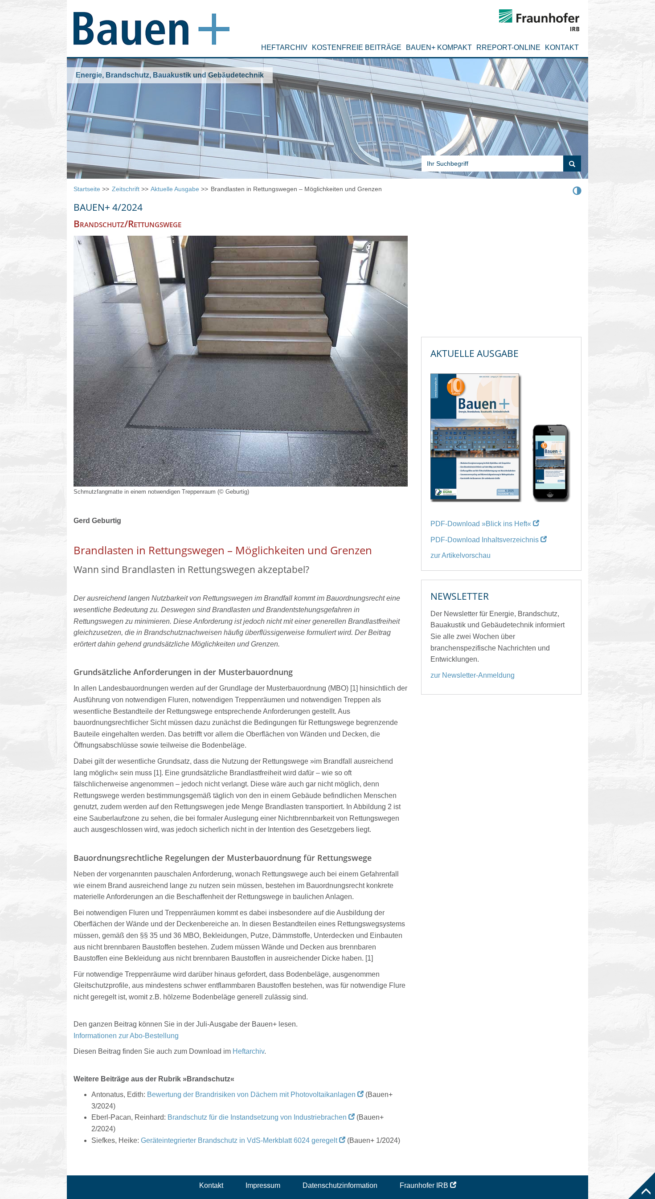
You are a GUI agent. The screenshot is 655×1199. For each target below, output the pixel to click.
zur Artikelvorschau (460, 555)
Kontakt (562, 47)
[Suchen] (572, 164)
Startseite (87, 188)
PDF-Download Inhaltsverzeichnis (484, 540)
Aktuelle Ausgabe (175, 188)
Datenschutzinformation (340, 1185)
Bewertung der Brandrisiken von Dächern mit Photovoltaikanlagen (251, 1094)
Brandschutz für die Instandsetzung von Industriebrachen (257, 1117)
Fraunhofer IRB (424, 1185)
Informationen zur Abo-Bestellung (126, 1035)
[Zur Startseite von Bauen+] (151, 24)
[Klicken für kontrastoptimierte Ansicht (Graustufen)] (577, 190)
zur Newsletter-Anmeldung (472, 675)
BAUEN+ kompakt (439, 47)
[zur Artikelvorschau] (501, 433)
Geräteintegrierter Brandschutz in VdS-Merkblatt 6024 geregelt (239, 1140)
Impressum (263, 1185)
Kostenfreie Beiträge (356, 47)
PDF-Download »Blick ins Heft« (480, 524)
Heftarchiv (284, 47)
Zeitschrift (125, 188)
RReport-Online (508, 47)
